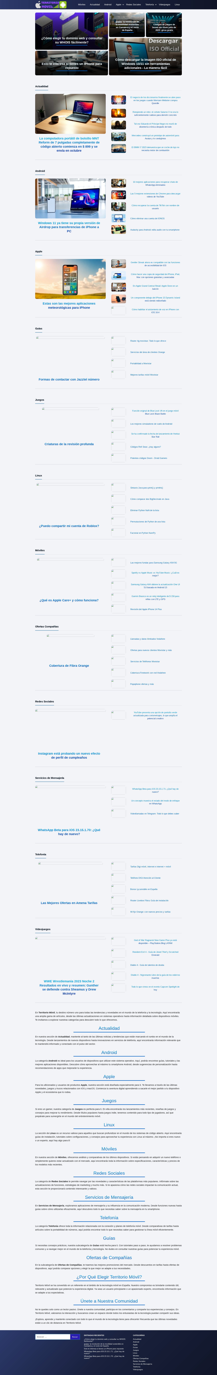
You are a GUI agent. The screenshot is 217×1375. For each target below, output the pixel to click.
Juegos (39, 399)
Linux (177, 4)
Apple (118, 4)
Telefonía (149, 4)
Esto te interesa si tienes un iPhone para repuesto (104, 1349)
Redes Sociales (133, 4)
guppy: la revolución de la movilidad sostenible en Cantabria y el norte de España (103, 1345)
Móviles (81, 4)
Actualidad (95, 4)
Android (107, 4)
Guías (38, 328)
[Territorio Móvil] (51, 4)
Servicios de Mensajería (49, 777)
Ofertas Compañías (47, 626)
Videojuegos (164, 4)
